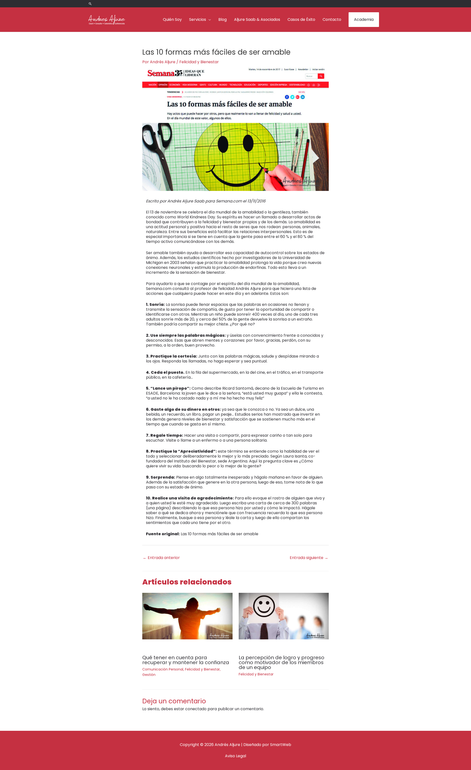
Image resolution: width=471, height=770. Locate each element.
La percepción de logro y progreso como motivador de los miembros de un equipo (281, 662)
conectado (196, 709)
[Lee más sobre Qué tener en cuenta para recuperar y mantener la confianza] (187, 616)
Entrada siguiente (309, 557)
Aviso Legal (235, 756)
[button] (90, 4)
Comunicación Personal (162, 669)
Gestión (149, 674)
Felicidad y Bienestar (199, 62)
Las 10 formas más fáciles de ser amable (219, 534)
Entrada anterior (161, 557)
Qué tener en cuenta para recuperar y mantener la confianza (185, 660)
